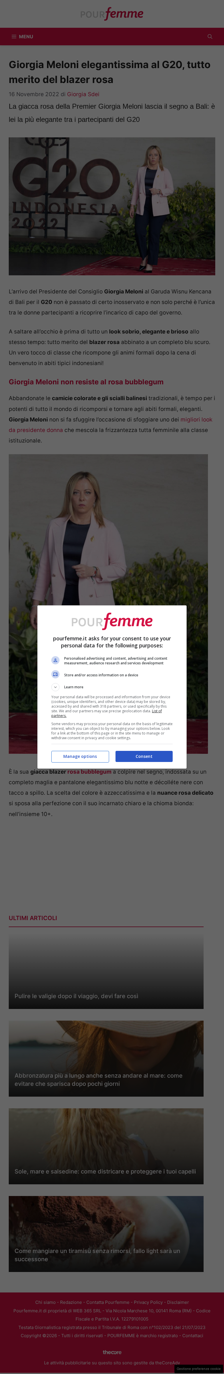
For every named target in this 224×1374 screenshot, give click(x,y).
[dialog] (112, 687)
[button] (112, 687)
